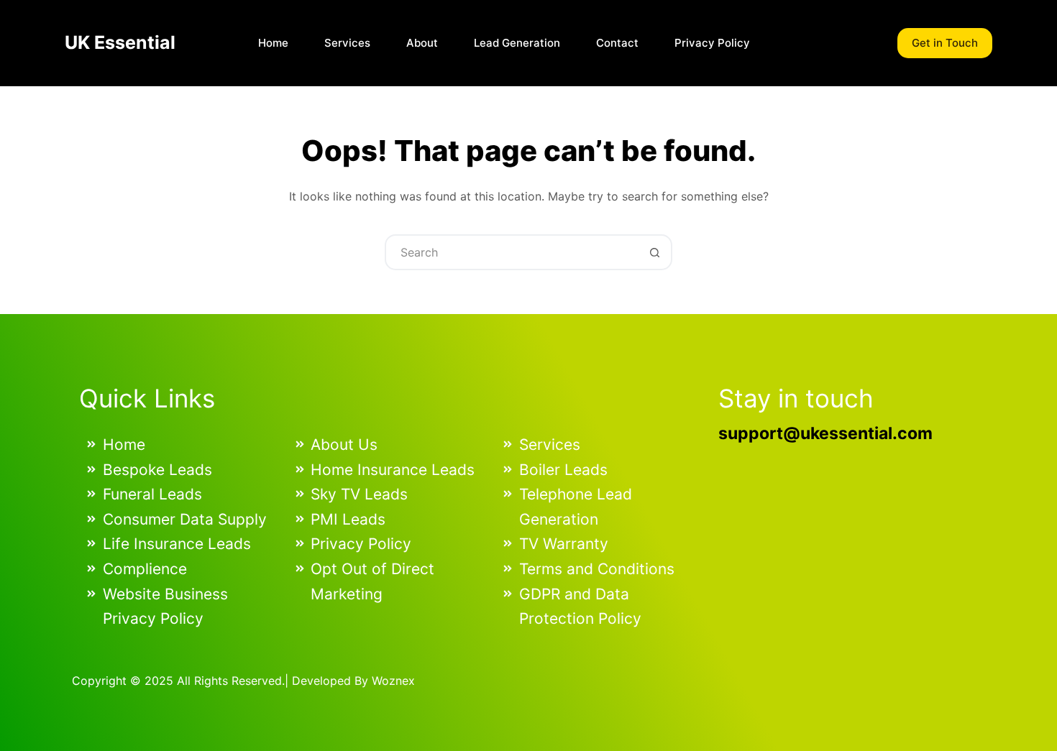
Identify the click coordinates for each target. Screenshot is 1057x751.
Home (273, 43)
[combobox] (512, 252)
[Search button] (654, 252)
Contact (617, 43)
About (422, 43)
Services (347, 43)
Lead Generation (517, 43)
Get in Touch (945, 43)
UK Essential (120, 42)
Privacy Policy (712, 43)
